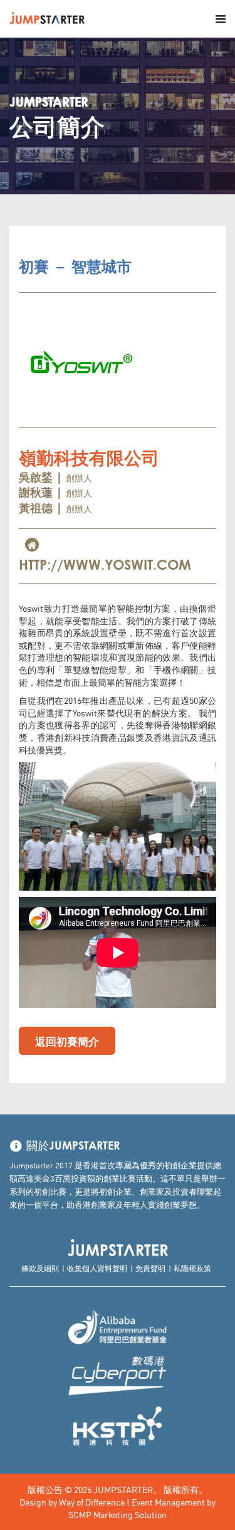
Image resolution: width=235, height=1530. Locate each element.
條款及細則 (40, 1267)
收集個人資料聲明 (97, 1267)
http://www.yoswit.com (105, 566)
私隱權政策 (192, 1267)
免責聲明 (150, 1267)
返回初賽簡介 (67, 1040)
